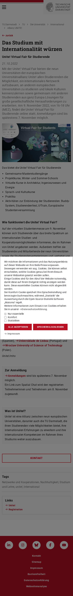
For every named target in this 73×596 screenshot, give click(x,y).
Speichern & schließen (50, 327)
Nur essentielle (16, 313)
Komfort (12, 317)
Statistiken (14, 320)
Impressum (13, 333)
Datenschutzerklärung (34, 309)
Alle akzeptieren (18, 327)
